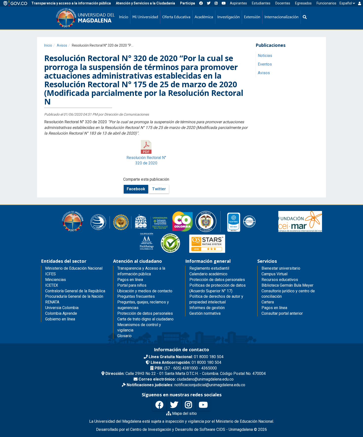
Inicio (48, 45)
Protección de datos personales (217, 279)
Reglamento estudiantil (209, 268)
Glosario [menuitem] (124, 335)
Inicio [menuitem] (123, 17)
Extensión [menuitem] (252, 17)
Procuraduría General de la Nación (74, 296)
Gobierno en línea (60, 319)
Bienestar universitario (281, 268)
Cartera (268, 302)
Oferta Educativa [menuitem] (176, 17)
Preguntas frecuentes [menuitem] (136, 296)
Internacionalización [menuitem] (281, 17)
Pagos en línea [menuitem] (130, 279)
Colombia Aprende (61, 313)
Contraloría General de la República (75, 291)
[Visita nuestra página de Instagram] (188, 405)
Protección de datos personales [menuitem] (145, 313)
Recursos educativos (280, 279)
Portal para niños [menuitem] (131, 285)
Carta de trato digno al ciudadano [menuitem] (145, 319)
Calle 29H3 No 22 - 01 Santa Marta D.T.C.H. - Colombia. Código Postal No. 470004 (185, 373)
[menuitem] (305, 17)
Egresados (303, 3)
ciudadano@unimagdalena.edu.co (186, 379)
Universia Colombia (62, 307)
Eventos (265, 64)
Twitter (159, 189)
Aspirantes (238, 3)
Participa (187, 3)
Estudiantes (261, 3)
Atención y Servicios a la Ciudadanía (145, 3)
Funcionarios (326, 3)
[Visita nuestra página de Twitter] (174, 405)
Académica (204, 17)
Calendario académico (208, 274)
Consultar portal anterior (282, 313)
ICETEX (51, 285)
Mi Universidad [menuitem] (145, 17)
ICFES (50, 274)
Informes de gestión (207, 307)
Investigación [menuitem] (228, 17)
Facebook (136, 189)
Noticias (265, 55)
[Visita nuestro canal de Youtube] (203, 405)
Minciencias (55, 279)
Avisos (62, 45)
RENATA (52, 302)
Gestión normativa (205, 313)
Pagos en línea (274, 307)
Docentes (282, 3)
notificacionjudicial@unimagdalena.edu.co (186, 385)
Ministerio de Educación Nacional (73, 268)
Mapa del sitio (184, 413)
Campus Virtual (274, 274)
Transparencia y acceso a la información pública (71, 3)
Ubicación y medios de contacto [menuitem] (144, 291)
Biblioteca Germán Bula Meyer (287, 285)
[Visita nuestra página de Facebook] (159, 405)
